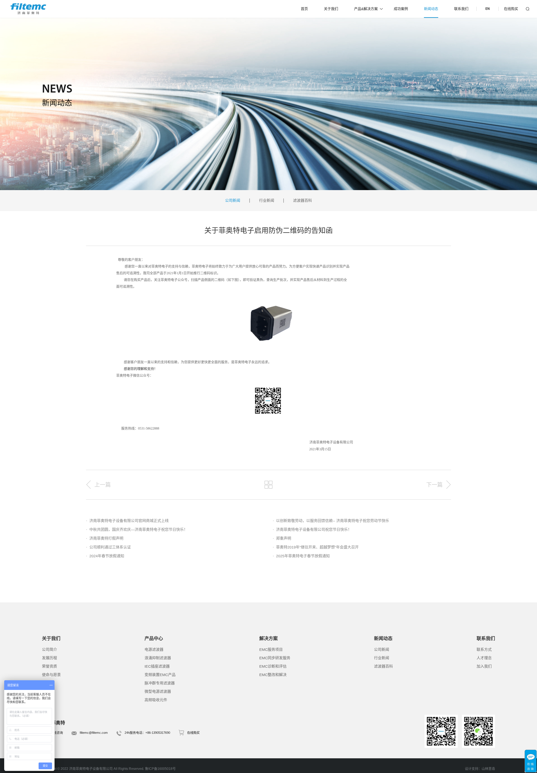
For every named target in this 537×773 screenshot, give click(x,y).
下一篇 (434, 485)
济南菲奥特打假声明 (104, 538)
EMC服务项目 (271, 650)
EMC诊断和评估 (273, 666)
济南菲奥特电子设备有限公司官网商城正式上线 (127, 521)
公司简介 (49, 650)
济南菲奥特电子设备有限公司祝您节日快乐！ (312, 530)
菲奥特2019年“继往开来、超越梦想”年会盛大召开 (316, 547)
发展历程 (49, 658)
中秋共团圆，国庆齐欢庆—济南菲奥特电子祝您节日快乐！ (137, 530)
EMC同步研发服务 (274, 658)
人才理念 (484, 658)
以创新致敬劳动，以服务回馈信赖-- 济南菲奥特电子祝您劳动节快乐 (331, 521)
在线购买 (511, 9)
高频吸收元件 (156, 700)
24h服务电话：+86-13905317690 (147, 732)
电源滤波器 (154, 650)
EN (487, 9)
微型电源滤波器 (158, 691)
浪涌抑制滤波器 (158, 658)
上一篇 (102, 485)
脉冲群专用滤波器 (160, 683)
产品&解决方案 (366, 9)
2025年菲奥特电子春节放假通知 (301, 556)
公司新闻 (232, 200)
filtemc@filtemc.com (94, 732)
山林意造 (488, 768)
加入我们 (484, 666)
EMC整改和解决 (273, 675)
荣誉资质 (49, 666)
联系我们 (461, 9)
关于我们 (331, 9)
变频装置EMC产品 (160, 675)
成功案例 (401, 9)
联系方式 (484, 650)
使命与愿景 (51, 675)
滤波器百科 (302, 200)
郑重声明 (282, 538)
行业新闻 (266, 200)
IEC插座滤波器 (157, 666)
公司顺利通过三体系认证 (108, 547)
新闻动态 (431, 9)
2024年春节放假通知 (105, 556)
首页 (304, 9)
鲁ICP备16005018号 (160, 768)
